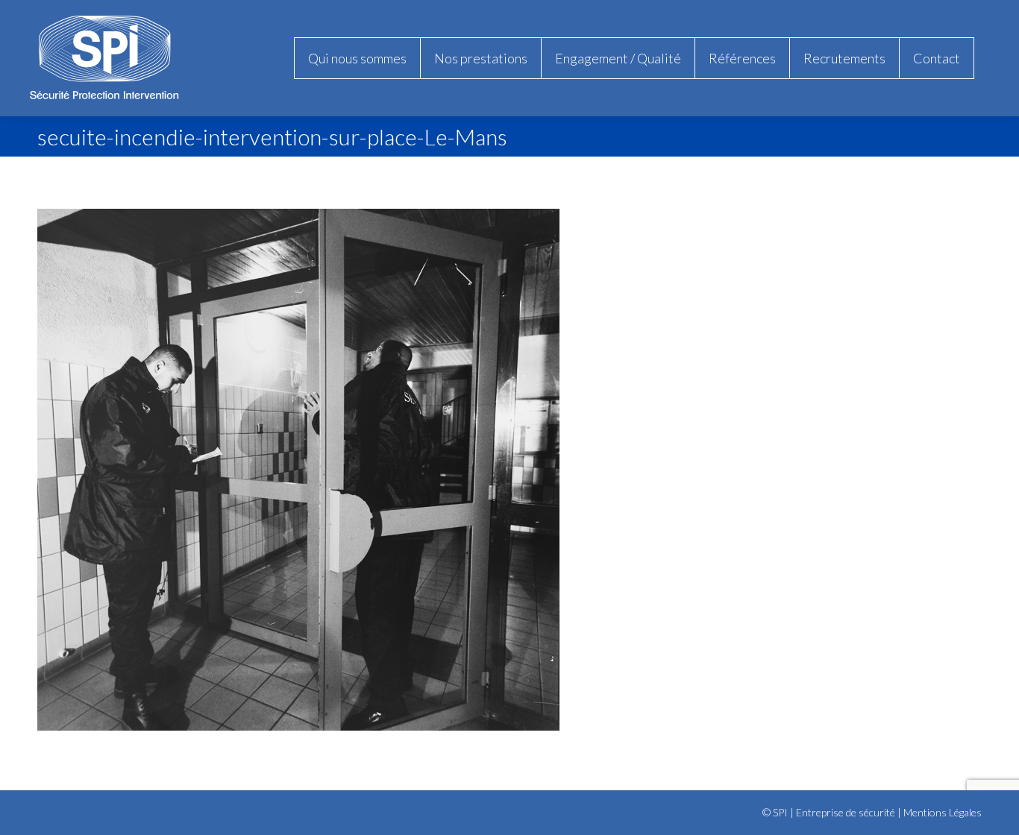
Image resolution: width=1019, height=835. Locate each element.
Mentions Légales (942, 812)
